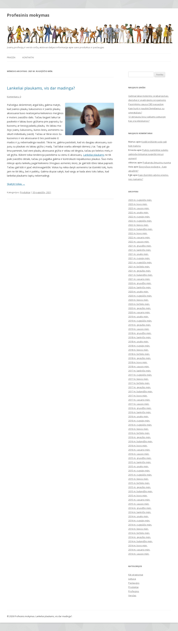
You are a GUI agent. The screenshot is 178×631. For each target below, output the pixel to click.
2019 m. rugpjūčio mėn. (140, 320)
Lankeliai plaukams (93, 154)
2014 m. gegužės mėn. (139, 537)
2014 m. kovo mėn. (137, 545)
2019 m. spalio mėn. (138, 316)
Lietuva (132, 578)
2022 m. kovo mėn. (137, 233)
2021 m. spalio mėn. (138, 254)
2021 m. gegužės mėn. (139, 270)
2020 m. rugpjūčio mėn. (140, 295)
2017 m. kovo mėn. (137, 395)
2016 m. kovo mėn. (137, 445)
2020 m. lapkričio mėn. (139, 287)
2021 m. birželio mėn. (139, 266)
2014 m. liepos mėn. (138, 528)
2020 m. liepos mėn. (138, 299)
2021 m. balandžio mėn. (140, 274)
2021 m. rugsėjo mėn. (139, 258)
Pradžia (11, 57)
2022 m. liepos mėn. (138, 225)
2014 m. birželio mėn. (139, 533)
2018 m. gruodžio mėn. (139, 333)
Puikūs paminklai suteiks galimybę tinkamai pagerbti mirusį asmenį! (148, 154)
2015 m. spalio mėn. (138, 466)
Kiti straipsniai (135, 574)
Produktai (25, 192)
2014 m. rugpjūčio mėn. (140, 524)
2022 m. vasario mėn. (139, 237)
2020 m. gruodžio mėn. (139, 283)
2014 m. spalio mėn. (138, 516)
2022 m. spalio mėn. (138, 212)
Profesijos (133, 591)
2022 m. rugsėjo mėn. (139, 216)
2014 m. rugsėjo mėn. (139, 520)
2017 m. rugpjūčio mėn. (140, 374)
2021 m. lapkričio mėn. (139, 249)
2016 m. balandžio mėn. (140, 441)
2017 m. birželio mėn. (139, 383)
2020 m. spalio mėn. (138, 291)
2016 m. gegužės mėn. (139, 437)
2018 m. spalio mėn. (138, 341)
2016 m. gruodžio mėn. (139, 408)
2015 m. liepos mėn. (138, 478)
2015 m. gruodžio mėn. (139, 458)
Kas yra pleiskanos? (138, 120)
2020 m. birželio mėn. (139, 304)
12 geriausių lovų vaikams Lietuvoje (147, 116)
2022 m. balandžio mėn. (140, 229)
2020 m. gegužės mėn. (139, 308)
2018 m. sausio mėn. (138, 366)
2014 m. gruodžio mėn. (139, 508)
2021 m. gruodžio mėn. (139, 245)
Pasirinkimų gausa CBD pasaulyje (146, 104)
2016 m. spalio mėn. (138, 416)
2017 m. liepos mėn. (138, 379)
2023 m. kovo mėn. (137, 204)
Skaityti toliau (16, 184)
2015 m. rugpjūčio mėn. (140, 474)
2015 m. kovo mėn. (137, 495)
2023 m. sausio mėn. (138, 208)
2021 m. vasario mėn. (139, 279)
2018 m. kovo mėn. (137, 362)
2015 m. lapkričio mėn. (139, 462)
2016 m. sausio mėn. (138, 453)
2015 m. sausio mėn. (138, 503)
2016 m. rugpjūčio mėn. (140, 424)
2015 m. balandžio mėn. (140, 491)
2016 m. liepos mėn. (138, 428)
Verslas (132, 595)
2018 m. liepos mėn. (138, 349)
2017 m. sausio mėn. (138, 404)
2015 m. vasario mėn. (139, 499)
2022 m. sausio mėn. (138, 241)
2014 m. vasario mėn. (139, 549)
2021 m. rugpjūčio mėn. (140, 262)
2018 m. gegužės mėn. (139, 358)
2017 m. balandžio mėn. (140, 391)
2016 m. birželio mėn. (139, 433)
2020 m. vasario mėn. (139, 312)
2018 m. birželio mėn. (139, 354)
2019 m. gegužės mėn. (139, 324)
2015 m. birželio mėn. (139, 483)
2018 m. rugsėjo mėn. (139, 345)
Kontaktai (28, 57)
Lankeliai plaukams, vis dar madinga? (41, 88)
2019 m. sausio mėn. (138, 329)
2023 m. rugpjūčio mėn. (140, 200)
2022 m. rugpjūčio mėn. (140, 220)
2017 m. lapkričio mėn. (139, 370)
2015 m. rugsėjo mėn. (139, 470)
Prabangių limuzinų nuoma (157, 162)
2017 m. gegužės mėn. (139, 387)
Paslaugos (133, 583)
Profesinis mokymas (28, 15)
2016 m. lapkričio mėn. (139, 412)
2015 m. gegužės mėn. (139, 487)
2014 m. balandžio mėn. (140, 541)
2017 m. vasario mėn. (139, 399)
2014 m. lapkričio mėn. (139, 512)
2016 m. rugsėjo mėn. (139, 420)
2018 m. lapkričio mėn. (139, 337)
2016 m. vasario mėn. (139, 449)
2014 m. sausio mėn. (138, 553)
